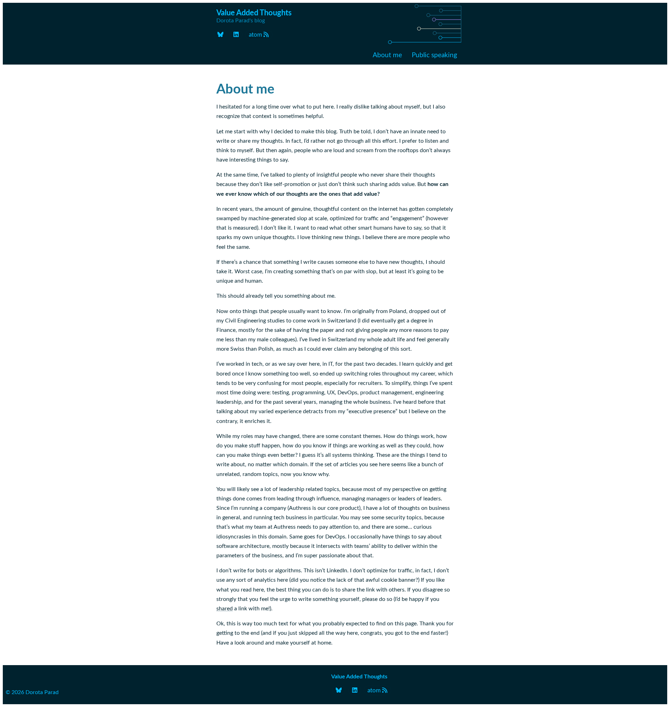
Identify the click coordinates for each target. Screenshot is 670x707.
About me (387, 55)
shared (224, 608)
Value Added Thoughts (359, 676)
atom (256, 35)
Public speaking (434, 55)
